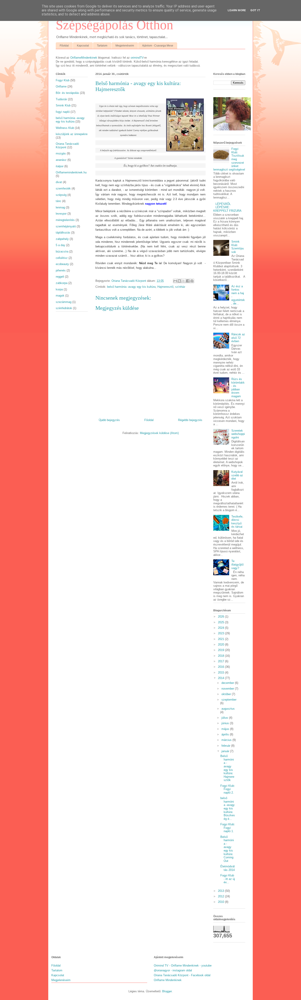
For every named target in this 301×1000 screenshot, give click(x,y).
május (225, 729)
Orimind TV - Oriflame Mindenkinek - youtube (183, 965)
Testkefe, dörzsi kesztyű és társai (237, 522)
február (226, 745)
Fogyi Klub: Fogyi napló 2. (227, 789)
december (228, 683)
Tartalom (102, 45)
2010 (221, 902)
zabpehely (62, 239)
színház (180, 286)
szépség (61, 195)
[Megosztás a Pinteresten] (192, 281)
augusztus (228, 708)
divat (59, 182)
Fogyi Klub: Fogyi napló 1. (227, 828)
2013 (221, 890)
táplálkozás (63, 232)
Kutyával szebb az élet (237, 475)
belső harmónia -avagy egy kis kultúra (131, 286)
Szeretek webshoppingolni (238, 434)
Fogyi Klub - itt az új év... (227, 879)
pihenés (61, 270)
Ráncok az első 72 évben (238, 338)
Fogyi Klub (62, 80)
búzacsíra (62, 251)
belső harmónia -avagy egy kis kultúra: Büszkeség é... (227, 808)
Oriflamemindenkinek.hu (71, 172)
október (226, 694)
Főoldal (64, 45)
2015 (221, 672)
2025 (221, 622)
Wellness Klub (65, 128)
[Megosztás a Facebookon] (188, 281)
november (228, 688)
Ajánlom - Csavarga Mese (157, 45)
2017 (221, 661)
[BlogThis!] (179, 281)
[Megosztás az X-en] (183, 281)
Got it (255, 10)
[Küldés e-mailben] (175, 281)
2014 (221, 678)
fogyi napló (63, 111)
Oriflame (61, 86)
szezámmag (63, 302)
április (225, 734)
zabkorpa (61, 283)
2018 (221, 655)
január (225, 751)
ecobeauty (62, 264)
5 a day (60, 245)
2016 (221, 666)
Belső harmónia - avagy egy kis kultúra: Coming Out (227, 849)
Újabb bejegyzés (109, 420)
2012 (221, 896)
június (225, 723)
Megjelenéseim (124, 45)
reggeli (60, 276)
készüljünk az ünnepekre (71, 134)
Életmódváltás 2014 (227, 868)
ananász (61, 159)
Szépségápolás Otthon (114, 25)
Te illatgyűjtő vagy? (237, 564)
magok (60, 295)
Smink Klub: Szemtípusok (237, 247)
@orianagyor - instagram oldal (173, 970)
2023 (221, 633)
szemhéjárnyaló (66, 226)
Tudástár (61, 99)
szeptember (228, 699)
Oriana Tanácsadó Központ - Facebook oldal (182, 975)
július (225, 717)
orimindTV (137, 57)
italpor (59, 166)
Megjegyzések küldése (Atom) (159, 433)
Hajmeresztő (165, 286)
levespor (61, 213)
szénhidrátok (64, 308)
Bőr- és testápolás (67, 93)
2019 (221, 650)
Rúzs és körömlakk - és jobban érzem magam (238, 387)
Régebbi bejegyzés (190, 420)
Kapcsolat (83, 45)
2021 (221, 639)
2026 (221, 616)
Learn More (237, 10)
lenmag (60, 207)
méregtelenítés (65, 220)
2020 (221, 644)
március (226, 740)
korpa (59, 289)
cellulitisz (62, 258)
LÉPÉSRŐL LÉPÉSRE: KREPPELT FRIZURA (227, 207)
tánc (58, 201)
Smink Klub (63, 105)
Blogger (167, 991)
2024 (221, 627)
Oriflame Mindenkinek (168, 980)
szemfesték (63, 188)
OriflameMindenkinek (83, 57)
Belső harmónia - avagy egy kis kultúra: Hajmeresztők (227, 768)
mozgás (61, 153)
